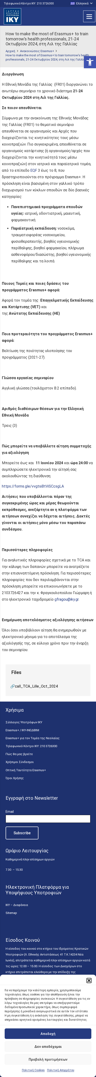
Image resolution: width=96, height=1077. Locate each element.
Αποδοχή (48, 1034)
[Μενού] (89, 16)
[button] (90, 62)
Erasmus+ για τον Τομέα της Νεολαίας (33, 738)
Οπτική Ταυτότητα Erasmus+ (26, 770)
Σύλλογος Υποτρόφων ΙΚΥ (24, 722)
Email (10, 811)
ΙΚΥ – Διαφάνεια (17, 905)
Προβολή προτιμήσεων (48, 1059)
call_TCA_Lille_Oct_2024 (36, 686)
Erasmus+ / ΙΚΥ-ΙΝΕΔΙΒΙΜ (22, 730)
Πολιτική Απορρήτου (60, 1070)
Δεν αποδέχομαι (48, 1047)
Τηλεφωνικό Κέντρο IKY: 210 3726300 (31, 746)
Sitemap (11, 913)
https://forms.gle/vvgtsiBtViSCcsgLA (33, 486)
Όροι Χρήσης (15, 778)
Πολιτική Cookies (33, 1070)
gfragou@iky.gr (67, 599)
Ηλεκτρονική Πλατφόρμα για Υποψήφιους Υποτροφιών (37, 889)
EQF (33, 170)
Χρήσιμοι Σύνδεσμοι (20, 762)
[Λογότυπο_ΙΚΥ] (12, 16)
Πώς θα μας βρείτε (19, 754)
